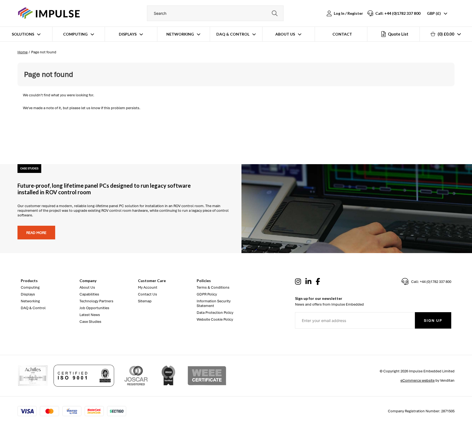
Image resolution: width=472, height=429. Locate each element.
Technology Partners (96, 301)
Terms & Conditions (213, 287)
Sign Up (433, 320)
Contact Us (147, 294)
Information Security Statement (214, 303)
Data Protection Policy (215, 312)
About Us (285, 34)
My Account (147, 287)
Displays (128, 34)
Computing (75, 34)
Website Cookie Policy (215, 319)
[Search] (274, 13)
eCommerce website (417, 380)
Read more (36, 232)
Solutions (23, 34)
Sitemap (145, 301)
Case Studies (90, 321)
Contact (342, 34)
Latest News (89, 314)
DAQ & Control (232, 34)
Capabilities (89, 294)
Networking (180, 34)
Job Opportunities (94, 308)
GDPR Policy (207, 294)
